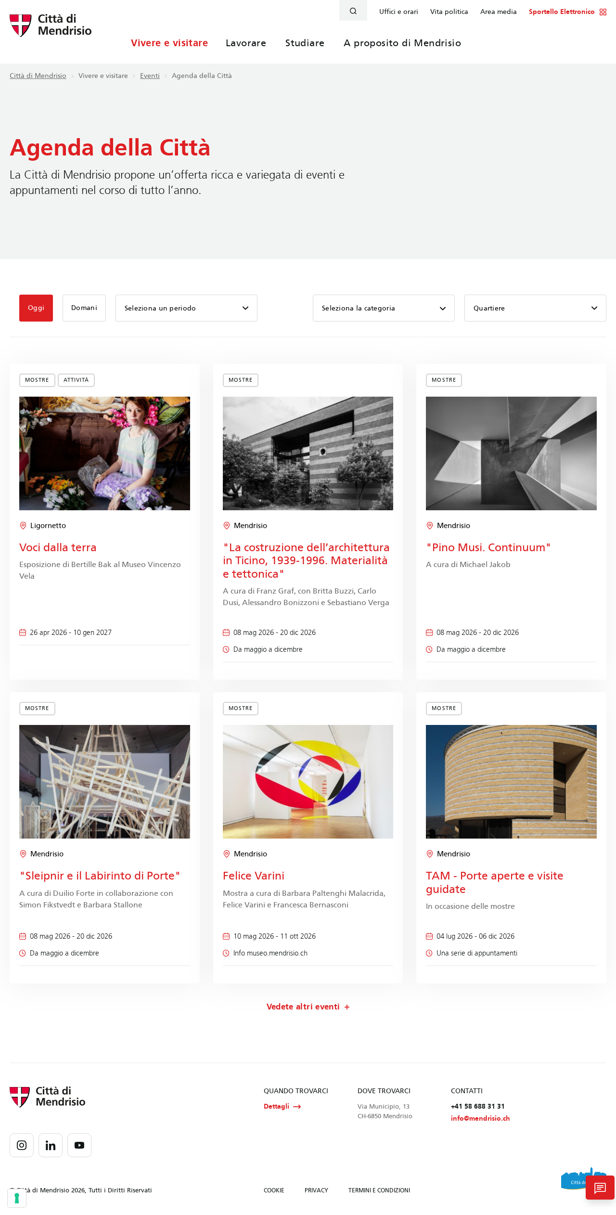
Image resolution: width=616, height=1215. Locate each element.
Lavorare (246, 43)
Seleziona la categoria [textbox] (358, 308)
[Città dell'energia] (583, 1182)
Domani (84, 308)
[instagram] (22, 1145)
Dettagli (276, 1106)
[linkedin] (50, 1145)
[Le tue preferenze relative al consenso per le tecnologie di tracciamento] (17, 1198)
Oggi (36, 308)
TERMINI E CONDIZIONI (379, 1190)
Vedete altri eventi (303, 1007)
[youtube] (79, 1145)
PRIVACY (316, 1190)
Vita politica (449, 12)
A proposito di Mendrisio (402, 43)
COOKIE (274, 1190)
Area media (498, 12)
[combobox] (384, 308)
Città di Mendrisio (38, 76)
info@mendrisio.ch (480, 1118)
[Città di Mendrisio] (50, 31)
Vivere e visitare (169, 43)
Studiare (304, 43)
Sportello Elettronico (562, 12)
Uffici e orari (398, 12)
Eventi (150, 76)
